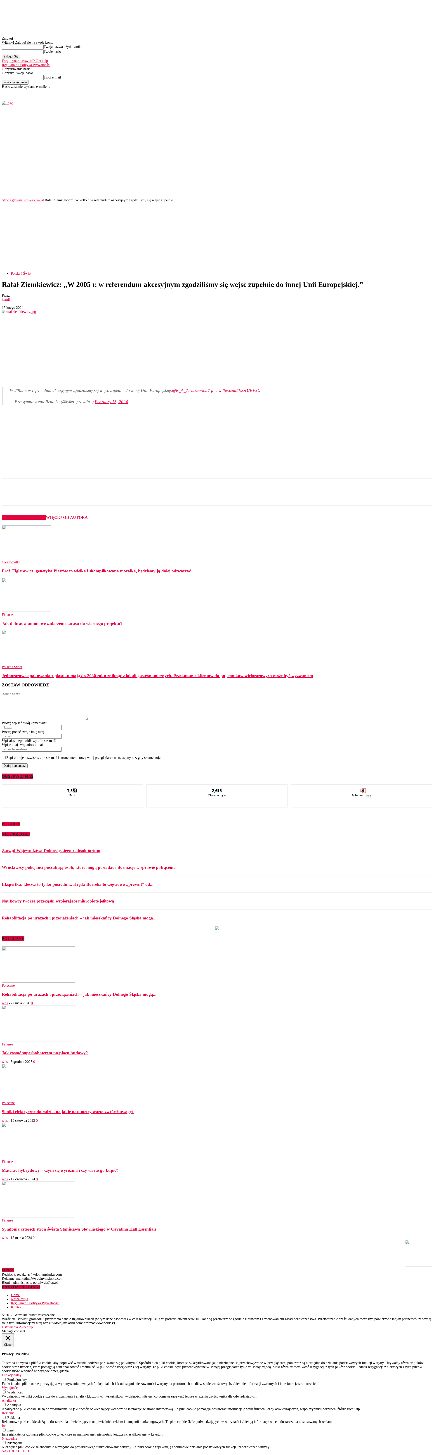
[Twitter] (353, 91)
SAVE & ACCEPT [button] (16, 1451)
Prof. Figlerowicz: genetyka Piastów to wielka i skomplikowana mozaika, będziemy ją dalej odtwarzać (96, 571)
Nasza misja (19, 1299)
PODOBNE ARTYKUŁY (24, 517)
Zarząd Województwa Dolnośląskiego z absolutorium (51, 850)
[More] (109, 496)
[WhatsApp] (92, 495)
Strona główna (12, 200)
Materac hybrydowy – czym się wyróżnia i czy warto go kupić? (60, 1170)
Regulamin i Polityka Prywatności (26, 65)
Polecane (8, 985)
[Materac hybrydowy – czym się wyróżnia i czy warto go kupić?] (38, 1158)
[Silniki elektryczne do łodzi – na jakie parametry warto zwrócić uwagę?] (38, 1099)
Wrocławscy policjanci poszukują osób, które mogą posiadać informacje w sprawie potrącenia (89, 867)
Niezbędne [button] (9, 1438)
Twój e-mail (52, 77)
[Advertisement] (217, 236)
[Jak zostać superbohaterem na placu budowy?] (38, 1040)
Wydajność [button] (10, 1388)
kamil (6, 299)
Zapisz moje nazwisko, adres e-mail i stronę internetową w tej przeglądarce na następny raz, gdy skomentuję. (83, 758)
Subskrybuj (362, 788)
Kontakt (16, 1307)
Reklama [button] (8, 1413)
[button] (422, 185)
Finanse (7, 615)
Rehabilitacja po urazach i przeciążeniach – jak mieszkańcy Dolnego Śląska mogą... (79, 918)
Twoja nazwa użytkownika (63, 47)
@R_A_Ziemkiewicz (189, 390)
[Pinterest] (76, 495)
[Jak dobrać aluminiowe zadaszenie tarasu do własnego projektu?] (26, 610)
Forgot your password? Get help (25, 61)
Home (15, 1295)
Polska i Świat (34, 200)
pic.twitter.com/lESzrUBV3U (236, 390)
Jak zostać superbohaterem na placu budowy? (45, 1052)
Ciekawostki (11, 562)
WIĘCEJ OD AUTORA (67, 517)
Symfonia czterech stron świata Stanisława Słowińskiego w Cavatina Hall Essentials (79, 1229)
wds (5, 1003)
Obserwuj (217, 788)
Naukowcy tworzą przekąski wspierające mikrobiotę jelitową (58, 901)
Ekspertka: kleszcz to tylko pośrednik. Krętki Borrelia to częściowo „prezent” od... (77, 884)
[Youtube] (359, 91)
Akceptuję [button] (26, 1327)
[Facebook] (348, 91)
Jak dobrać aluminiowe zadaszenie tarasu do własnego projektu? (62, 623)
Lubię (72, 788)
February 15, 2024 (111, 401)
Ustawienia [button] (10, 1327)
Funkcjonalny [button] (11, 1375)
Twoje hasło (52, 51)
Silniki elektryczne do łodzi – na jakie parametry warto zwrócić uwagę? (68, 1111)
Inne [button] (5, 1426)
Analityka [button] (9, 1400)
